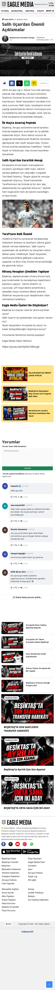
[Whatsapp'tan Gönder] (27, 83)
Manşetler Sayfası (10, 889)
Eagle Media (9, 19)
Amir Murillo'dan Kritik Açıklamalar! (36, 655)
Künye (31, 889)
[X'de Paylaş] (19, 83)
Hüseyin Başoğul (18, 553)
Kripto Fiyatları (9, 899)
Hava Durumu (8, 903)
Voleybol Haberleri (11, 876)
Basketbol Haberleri (11, 869)
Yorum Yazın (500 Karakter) (14, 446)
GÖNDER (27, 468)
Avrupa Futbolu (9, 880)
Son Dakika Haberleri (38, 899)
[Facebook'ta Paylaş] (12, 83)
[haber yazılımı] (27, 931)
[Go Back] (49, 984)
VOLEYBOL (42, 11)
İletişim (31, 896)
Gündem (32, 865)
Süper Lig (32, 876)
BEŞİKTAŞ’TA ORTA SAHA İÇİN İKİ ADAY (27, 808)
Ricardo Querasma (19, 529)
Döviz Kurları (8, 892)
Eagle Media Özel (36, 862)
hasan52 (14, 486)
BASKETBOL (17, 11)
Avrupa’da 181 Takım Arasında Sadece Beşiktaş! (37, 640)
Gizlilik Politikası (35, 892)
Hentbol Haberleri (10, 872)
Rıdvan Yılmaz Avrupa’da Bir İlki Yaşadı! (38, 669)
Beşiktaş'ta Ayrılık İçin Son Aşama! (24, 769)
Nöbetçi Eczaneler (10, 907)
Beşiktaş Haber (22, 19)
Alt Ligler (32, 880)
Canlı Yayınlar (8, 883)
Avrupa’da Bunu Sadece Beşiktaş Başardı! (36, 626)
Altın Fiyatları (8, 896)
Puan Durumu (8, 910)
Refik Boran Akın (18, 572)
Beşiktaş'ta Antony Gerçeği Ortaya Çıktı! (38, 684)
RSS (9, 924)
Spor (30, 869)
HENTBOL (29, 11)
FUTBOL (5, 11)
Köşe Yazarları (35, 858)
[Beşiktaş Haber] (27, 708)
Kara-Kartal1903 (18, 505)
